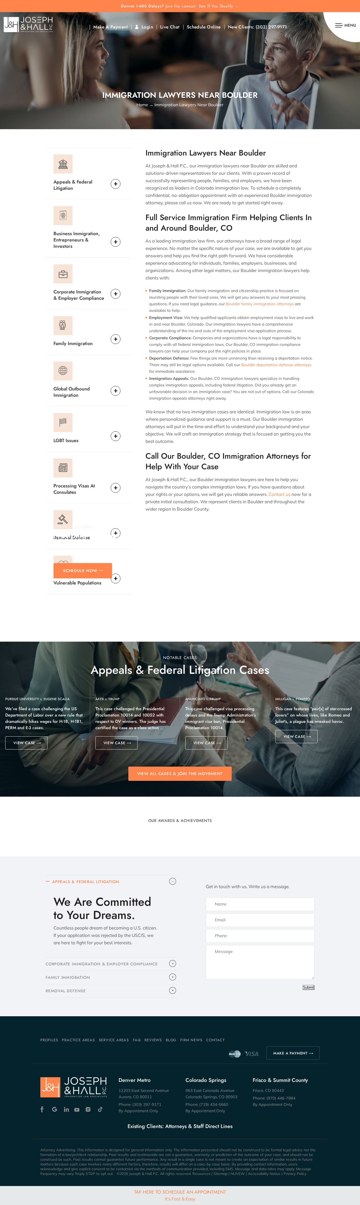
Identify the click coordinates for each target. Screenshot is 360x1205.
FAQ (136, 1040)
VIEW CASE (24, 743)
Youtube (77, 1109)
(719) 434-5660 (213, 1104)
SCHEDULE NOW (80, 571)
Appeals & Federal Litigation (72, 184)
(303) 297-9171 (271, 27)
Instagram (89, 1109)
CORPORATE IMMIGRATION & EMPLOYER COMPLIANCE (102, 964)
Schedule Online (204, 27)
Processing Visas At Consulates (74, 488)
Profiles (49, 1040)
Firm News (191, 1040)
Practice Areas (78, 1040)
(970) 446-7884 (280, 1098)
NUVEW (238, 1173)
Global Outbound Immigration (71, 391)
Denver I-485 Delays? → (180, 6)
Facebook (43, 1109)
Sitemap (220, 1173)
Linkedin (66, 1109)
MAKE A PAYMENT (290, 1053)
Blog (171, 1040)
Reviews (153, 1040)
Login (147, 27)
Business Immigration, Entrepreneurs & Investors (76, 239)
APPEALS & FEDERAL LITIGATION (85, 882)
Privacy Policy (295, 1173)
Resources (201, 1173)
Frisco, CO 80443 (268, 1090)
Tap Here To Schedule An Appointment (180, 1195)
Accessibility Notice (264, 1173)
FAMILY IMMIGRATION (68, 977)
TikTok (100, 1109)
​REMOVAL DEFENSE (66, 991)
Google (55, 1109)
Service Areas (114, 1040)
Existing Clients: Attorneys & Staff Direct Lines (180, 1126)
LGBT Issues (66, 440)
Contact (215, 1040)
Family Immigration (73, 343)
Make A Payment (110, 27)
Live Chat (170, 27)
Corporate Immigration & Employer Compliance (78, 294)
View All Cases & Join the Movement (179, 774)
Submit (308, 987)
